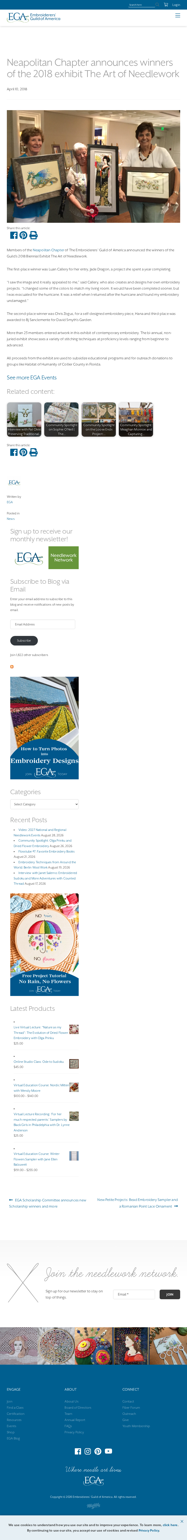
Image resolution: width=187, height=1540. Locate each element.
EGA (10, 502)
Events (11, 1426)
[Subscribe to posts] (11, 667)
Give (125, 1420)
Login (176, 5)
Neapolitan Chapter (48, 250)
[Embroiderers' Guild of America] (93, 1482)
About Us (71, 1401)
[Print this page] (33, 235)
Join (169, 1294)
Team (68, 1414)
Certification (15, 1414)
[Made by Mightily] (93, 1507)
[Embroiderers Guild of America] (33, 18)
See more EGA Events (32, 377)
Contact (128, 1401)
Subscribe (24, 640)
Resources (14, 1420)
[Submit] (157, 5)
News (11, 519)
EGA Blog (13, 1438)
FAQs (68, 1426)
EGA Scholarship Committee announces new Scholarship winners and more (47, 1203)
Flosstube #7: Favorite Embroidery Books (46, 851)
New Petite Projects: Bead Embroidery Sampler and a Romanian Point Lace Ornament (137, 1203)
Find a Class (15, 1407)
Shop (11, 1432)
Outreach (129, 1414)
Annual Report (75, 1420)
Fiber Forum (131, 1407)
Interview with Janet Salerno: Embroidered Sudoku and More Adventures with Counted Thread (45, 878)
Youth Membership (136, 1426)
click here (170, 1525)
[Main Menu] (181, 15)
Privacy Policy (74, 1432)
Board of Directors (78, 1407)
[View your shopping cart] (163, 5)
